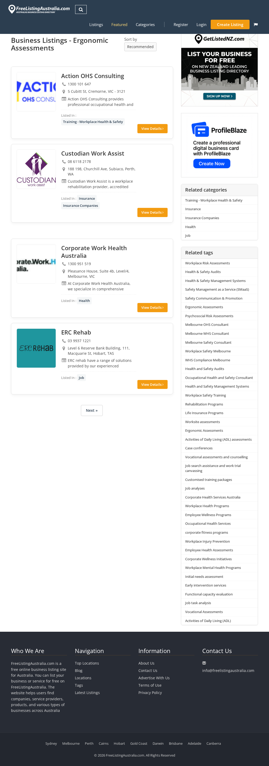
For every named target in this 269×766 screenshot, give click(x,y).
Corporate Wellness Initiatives (208, 559)
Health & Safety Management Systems (215, 280)
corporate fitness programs (206, 532)
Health (84, 300)
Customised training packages (208, 479)
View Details (151, 128)
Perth (89, 743)
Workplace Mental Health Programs (213, 567)
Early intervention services (205, 585)
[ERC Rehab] (36, 348)
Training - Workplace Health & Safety (93, 121)
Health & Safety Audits (203, 271)
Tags (79, 685)
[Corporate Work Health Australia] (36, 263)
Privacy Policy (150, 692)
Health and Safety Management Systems (217, 386)
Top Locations (87, 663)
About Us (146, 663)
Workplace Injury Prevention (207, 541)
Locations (83, 677)
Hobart (119, 743)
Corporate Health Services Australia (212, 497)
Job (81, 377)
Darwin (158, 743)
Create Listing (230, 24)
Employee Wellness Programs (208, 514)
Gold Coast (138, 743)
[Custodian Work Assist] (36, 169)
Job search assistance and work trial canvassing (213, 468)
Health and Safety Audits (204, 368)
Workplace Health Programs (207, 505)
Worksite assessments (202, 421)
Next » (92, 410)
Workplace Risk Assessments (207, 263)
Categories (145, 24)
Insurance (87, 198)
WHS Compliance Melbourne (207, 360)
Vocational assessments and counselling (216, 457)
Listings (96, 24)
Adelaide (194, 743)
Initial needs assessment (204, 576)
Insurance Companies (80, 205)
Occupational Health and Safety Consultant (219, 377)
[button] (256, 24)
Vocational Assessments (204, 611)
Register (181, 24)
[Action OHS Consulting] (36, 91)
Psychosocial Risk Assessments (209, 315)
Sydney (51, 743)
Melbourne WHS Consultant (207, 333)
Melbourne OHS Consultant (207, 324)
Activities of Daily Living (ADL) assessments (218, 439)
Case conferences (199, 448)
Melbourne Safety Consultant (208, 342)
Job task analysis (198, 602)
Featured (119, 24)
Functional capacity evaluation (209, 594)
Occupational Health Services (208, 523)
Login (201, 24)
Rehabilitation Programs (204, 404)
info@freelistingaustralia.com (228, 670)
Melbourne (71, 743)
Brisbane (176, 743)
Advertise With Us (154, 677)
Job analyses (195, 488)
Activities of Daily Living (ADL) (208, 620)
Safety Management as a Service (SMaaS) (217, 289)
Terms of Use (150, 685)
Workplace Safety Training (205, 395)
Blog (78, 670)
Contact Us (147, 670)
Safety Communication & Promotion (213, 298)
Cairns (103, 743)
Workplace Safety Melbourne (208, 351)
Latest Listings (87, 692)
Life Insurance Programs (204, 412)
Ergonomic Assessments (204, 307)
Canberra (213, 743)
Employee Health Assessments (209, 550)
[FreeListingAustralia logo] (38, 9)
